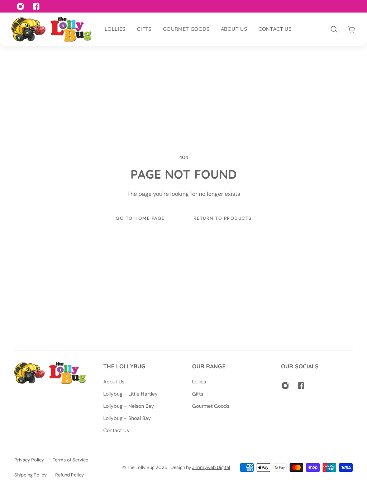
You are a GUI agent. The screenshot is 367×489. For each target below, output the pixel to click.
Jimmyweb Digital (211, 467)
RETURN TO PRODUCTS (222, 218)
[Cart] (351, 29)
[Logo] (51, 29)
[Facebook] (301, 385)
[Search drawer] (334, 29)
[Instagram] (285, 385)
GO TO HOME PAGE (140, 218)
